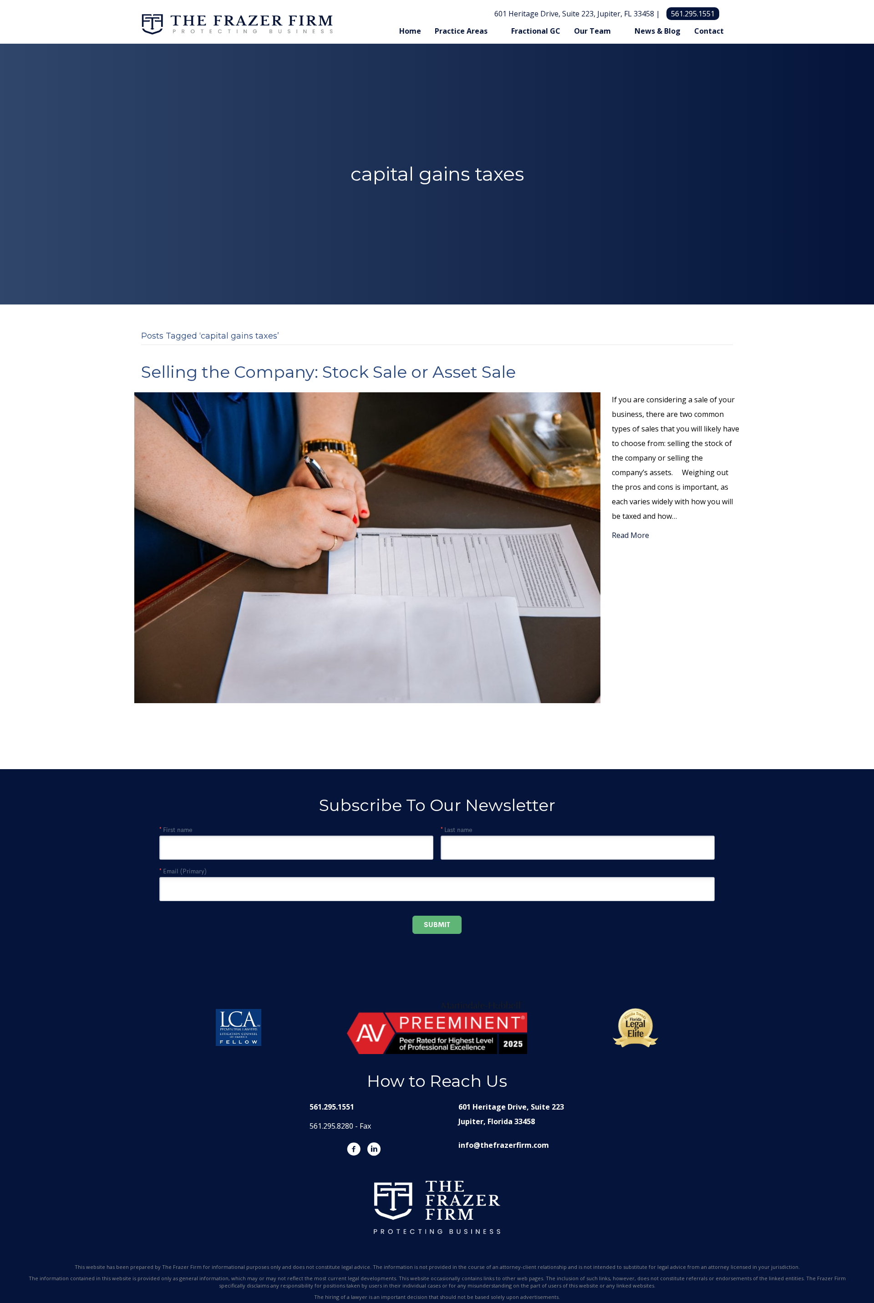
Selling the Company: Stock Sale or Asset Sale (328, 372)
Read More (630, 535)
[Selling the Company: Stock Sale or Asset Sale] (367, 547)
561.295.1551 (693, 14)
